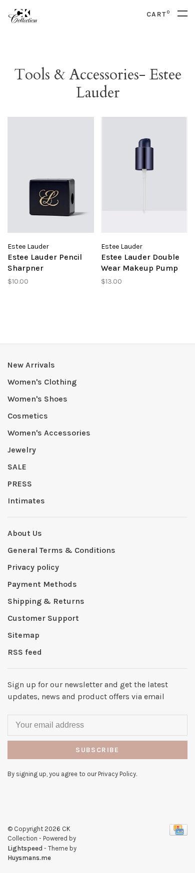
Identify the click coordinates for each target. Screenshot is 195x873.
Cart (158, 14)
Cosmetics (28, 416)
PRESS (20, 483)
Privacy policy (33, 567)
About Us (25, 533)
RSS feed (25, 652)
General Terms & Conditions (62, 550)
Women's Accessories (49, 432)
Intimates (26, 500)
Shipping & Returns (46, 601)
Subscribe (98, 750)
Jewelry (22, 449)
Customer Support (43, 618)
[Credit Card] (179, 833)
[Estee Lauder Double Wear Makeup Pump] (144, 176)
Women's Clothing (42, 382)
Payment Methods (42, 584)
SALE (17, 466)
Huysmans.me (29, 858)
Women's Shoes (38, 399)
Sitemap (24, 635)
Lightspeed (25, 848)
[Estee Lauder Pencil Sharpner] (51, 176)
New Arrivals (31, 365)
